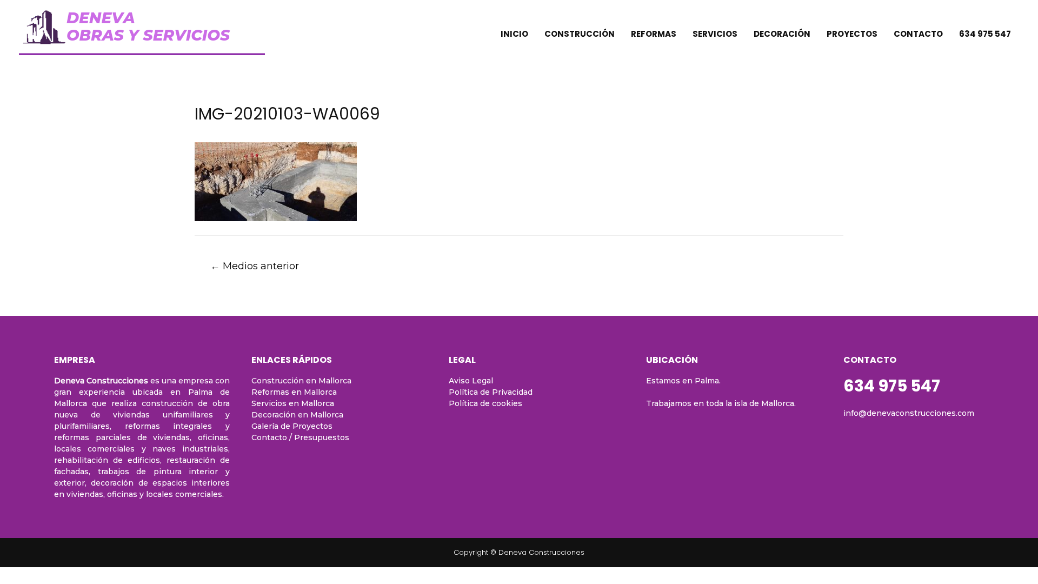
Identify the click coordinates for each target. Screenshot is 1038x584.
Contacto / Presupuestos (300, 437)
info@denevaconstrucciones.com (908, 413)
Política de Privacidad (491, 392)
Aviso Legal (471, 381)
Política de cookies (485, 403)
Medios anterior (254, 266)
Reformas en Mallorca (294, 392)
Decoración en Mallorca (297, 415)
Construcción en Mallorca (301, 381)
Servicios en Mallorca (292, 403)
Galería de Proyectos (291, 426)
